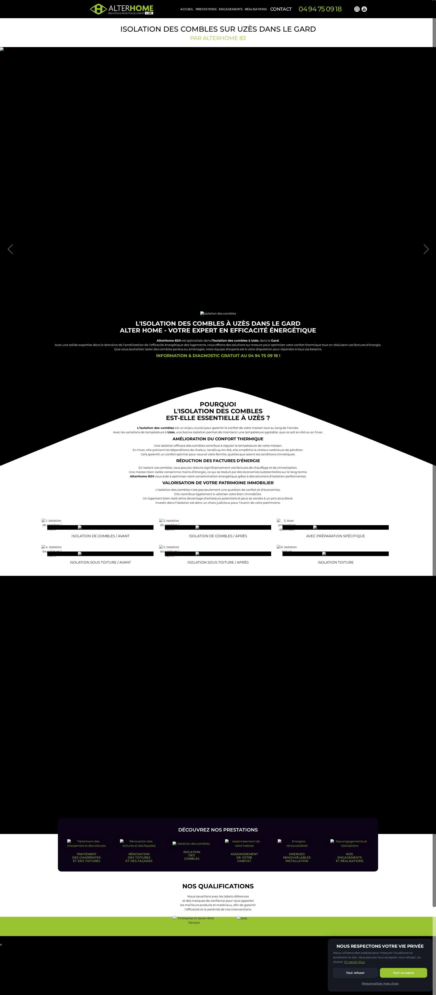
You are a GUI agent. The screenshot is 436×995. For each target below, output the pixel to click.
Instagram (357, 9)
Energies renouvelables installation (297, 857)
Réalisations (256, 9)
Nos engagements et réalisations (349, 857)
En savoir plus (354, 962)
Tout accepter (403, 973)
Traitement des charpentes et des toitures (86, 857)
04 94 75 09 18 (320, 9)
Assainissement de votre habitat (244, 857)
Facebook (349, 9)
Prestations (206, 9)
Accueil (186, 9)
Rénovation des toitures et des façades (139, 857)
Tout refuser (355, 973)
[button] (1, 945)
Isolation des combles (191, 855)
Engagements (231, 9)
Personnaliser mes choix (380, 983)
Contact (281, 9)
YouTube (364, 9)
